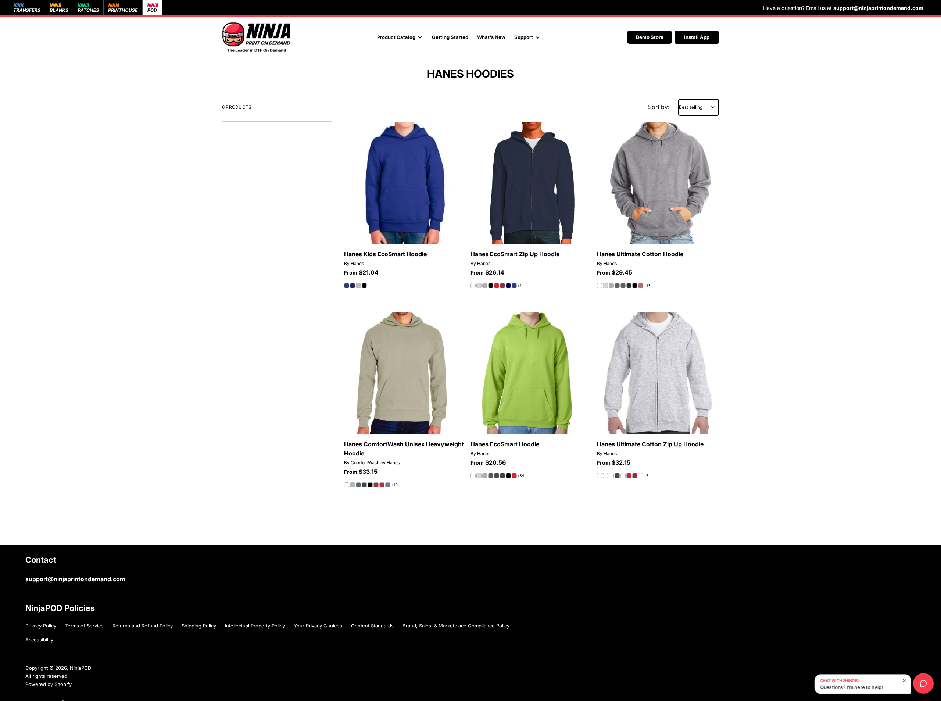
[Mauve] (640, 285)
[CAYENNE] (376, 484)
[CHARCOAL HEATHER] (628, 285)
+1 (520, 285)
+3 (646, 475)
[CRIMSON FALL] (381, 484)
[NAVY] (352, 285)
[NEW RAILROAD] (364, 484)
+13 (647, 285)
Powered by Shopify (48, 684)
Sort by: (658, 107)
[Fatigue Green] (490, 475)
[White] (346, 484)
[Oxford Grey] (617, 285)
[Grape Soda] (387, 484)
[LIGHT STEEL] (358, 285)
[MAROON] (502, 285)
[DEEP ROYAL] (346, 285)
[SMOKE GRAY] (502, 475)
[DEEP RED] (496, 285)
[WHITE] (473, 285)
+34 (521, 475)
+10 (394, 484)
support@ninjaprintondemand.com (75, 579)
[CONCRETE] (352, 484)
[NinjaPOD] (256, 37)
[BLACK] (364, 285)
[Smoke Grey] (623, 285)
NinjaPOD (80, 668)
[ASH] (479, 285)
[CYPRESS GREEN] (358, 484)
